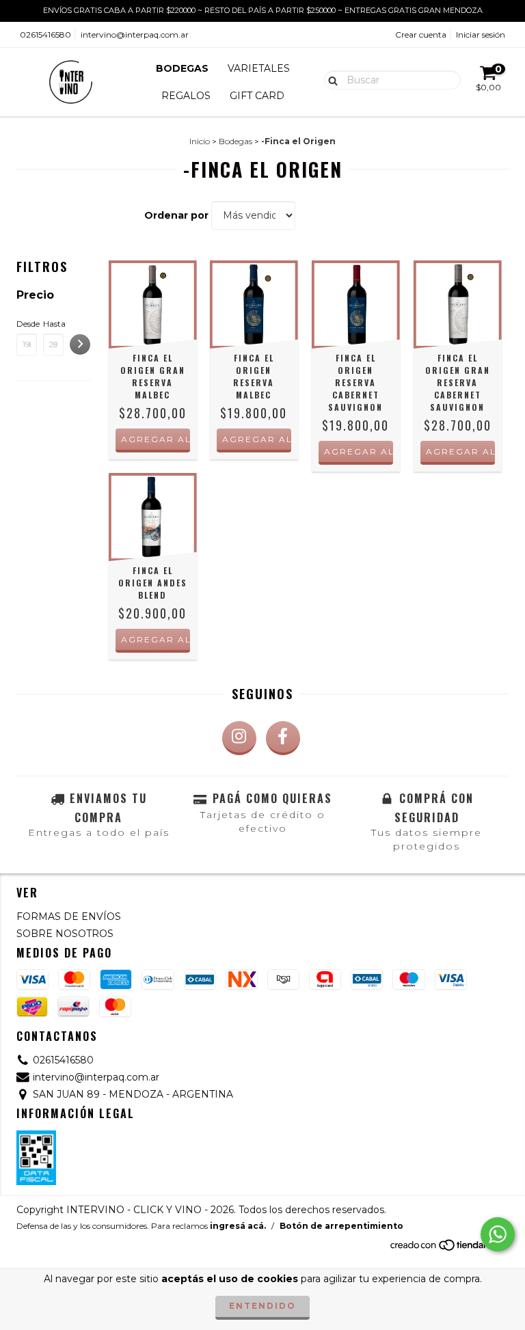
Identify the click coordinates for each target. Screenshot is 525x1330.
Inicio (199, 141)
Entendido (262, 1306)
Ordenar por (176, 215)
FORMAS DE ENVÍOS (68, 916)
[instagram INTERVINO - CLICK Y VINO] (239, 738)
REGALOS (186, 96)
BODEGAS (182, 68)
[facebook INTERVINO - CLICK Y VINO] (283, 738)
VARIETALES (259, 68)
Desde (26, 323)
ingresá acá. (238, 1226)
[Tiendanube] (449, 1248)
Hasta (53, 323)
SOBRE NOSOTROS (64, 933)
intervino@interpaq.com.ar (135, 34)
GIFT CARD (257, 96)
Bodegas (235, 141)
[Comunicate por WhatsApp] (498, 1234)
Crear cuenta (420, 34)
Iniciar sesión (480, 34)
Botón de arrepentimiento (341, 1226)
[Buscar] (330, 79)
